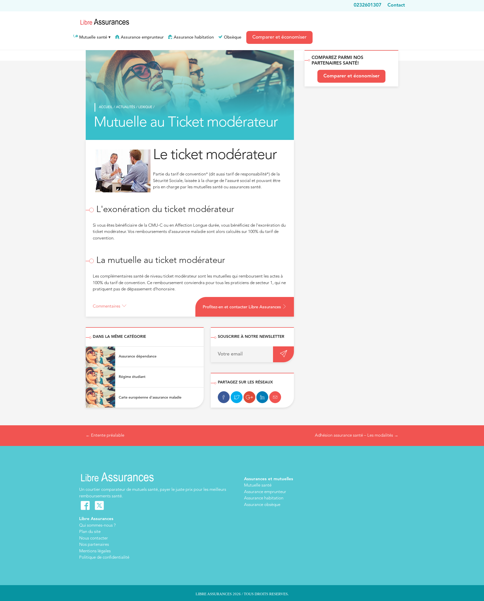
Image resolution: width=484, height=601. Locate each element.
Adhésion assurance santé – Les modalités (356, 435)
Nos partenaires (94, 545)
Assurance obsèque (262, 505)
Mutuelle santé (93, 37)
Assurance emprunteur (142, 37)
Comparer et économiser (279, 37)
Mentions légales (95, 551)
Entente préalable (105, 435)
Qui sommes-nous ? (97, 525)
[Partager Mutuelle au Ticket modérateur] (224, 397)
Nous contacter (93, 538)
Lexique (145, 107)
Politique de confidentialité (104, 557)
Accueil (106, 107)
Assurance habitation (194, 37)
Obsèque (232, 37)
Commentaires (106, 306)
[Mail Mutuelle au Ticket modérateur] (275, 397)
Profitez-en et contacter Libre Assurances (242, 307)
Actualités (125, 107)
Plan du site (90, 532)
